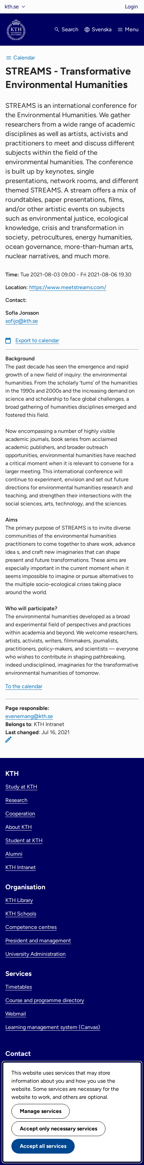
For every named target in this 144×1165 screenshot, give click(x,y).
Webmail (15, 1014)
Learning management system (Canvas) (52, 1027)
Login (131, 6)
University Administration (35, 954)
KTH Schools (20, 913)
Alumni (13, 854)
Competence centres (31, 927)
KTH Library (19, 900)
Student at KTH (24, 840)
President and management (38, 940)
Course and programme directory (44, 1000)
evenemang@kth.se (29, 716)
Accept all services (43, 1146)
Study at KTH (21, 786)
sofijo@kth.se (21, 321)
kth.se (12, 6)
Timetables (18, 987)
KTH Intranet (20, 867)
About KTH (18, 827)
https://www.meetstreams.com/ (67, 287)
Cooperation (20, 813)
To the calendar (23, 686)
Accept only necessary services (58, 1128)
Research (16, 800)
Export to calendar (37, 340)
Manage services (40, 1111)
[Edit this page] (8, 739)
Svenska (102, 29)
